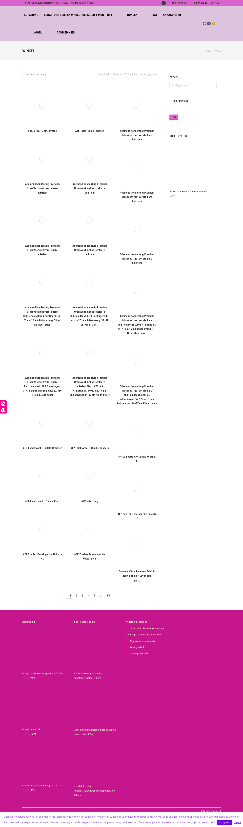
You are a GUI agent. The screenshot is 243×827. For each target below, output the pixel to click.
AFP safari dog (89, 501)
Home (207, 51)
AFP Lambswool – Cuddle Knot (42, 501)
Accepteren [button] (224, 822)
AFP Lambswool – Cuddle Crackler (42, 448)
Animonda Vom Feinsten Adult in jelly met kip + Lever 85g (137, 573)
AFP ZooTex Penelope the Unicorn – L (137, 516)
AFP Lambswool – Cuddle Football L (137, 459)
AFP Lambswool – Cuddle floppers (89, 448)
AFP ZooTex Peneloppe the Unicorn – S (89, 556)
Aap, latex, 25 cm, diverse (89, 130)
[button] (152, 561)
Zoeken (213, 85)
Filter (173, 117)
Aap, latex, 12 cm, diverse (42, 130)
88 (108, 595)
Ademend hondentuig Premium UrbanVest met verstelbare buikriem (137, 135)
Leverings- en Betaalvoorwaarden (144, 634)
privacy (237, 822)
